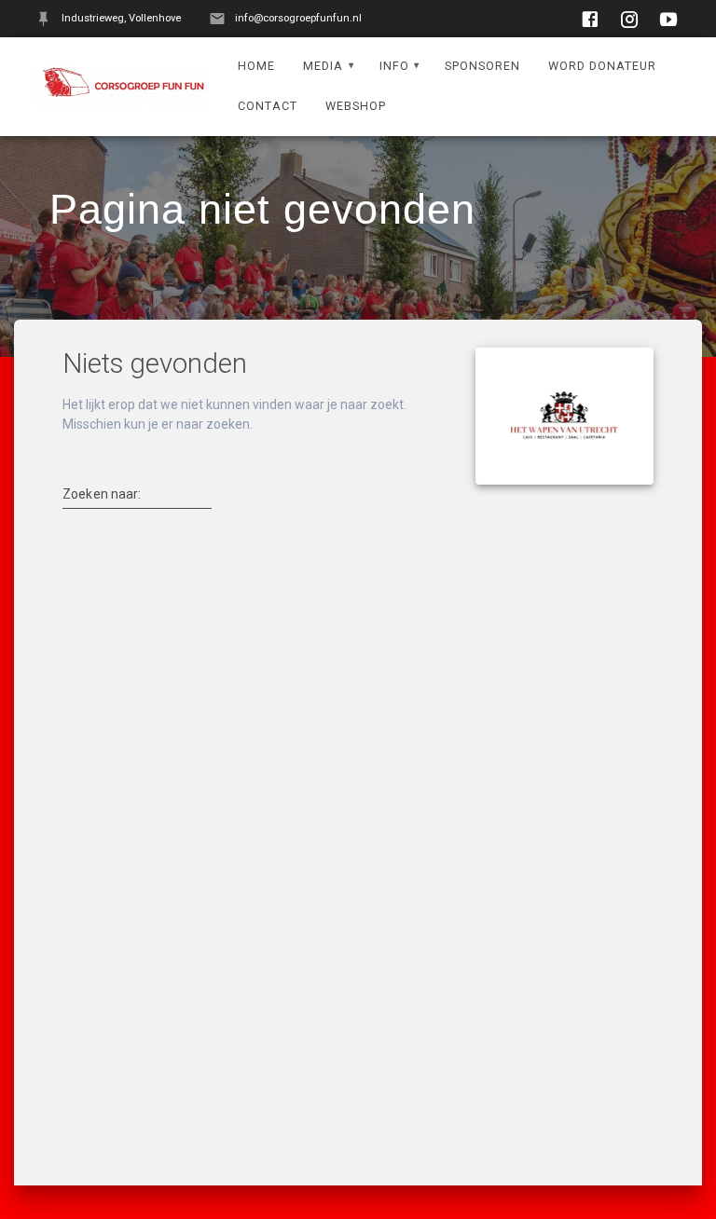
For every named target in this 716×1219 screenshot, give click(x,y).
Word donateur (602, 66)
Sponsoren (482, 66)
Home (256, 66)
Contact (267, 106)
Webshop (355, 106)
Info (394, 66)
